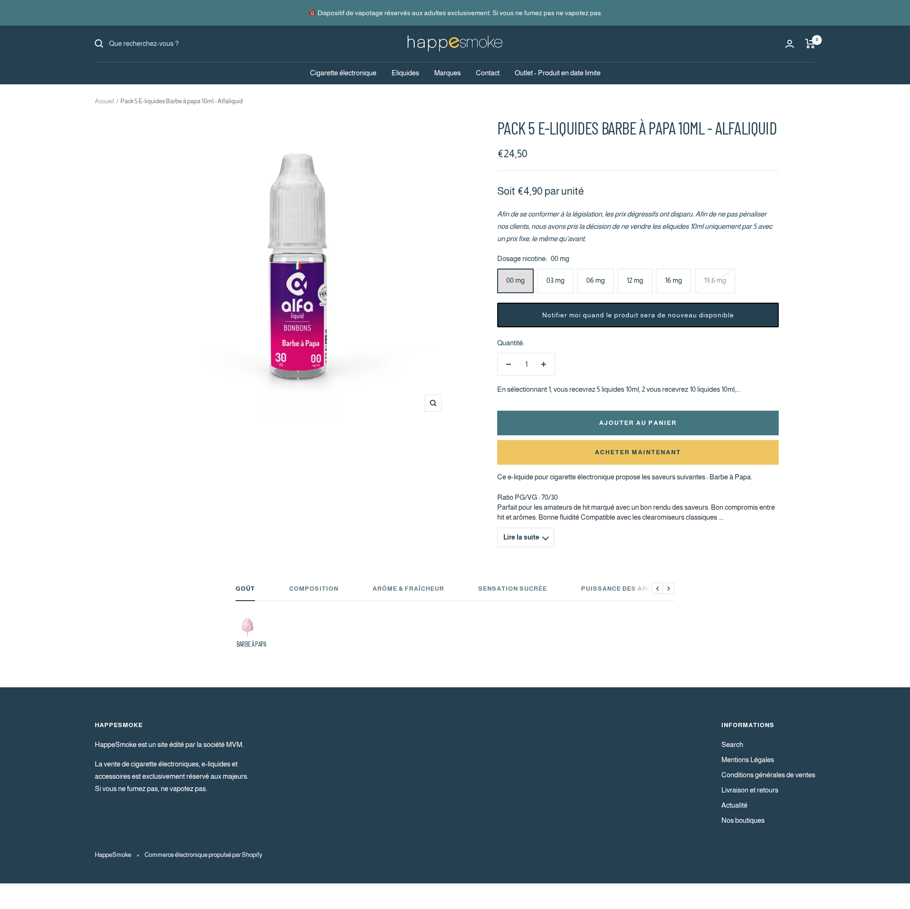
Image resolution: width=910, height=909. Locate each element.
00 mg (515, 280)
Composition (313, 588)
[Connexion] (789, 44)
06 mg (595, 280)
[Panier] (810, 43)
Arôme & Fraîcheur (408, 588)
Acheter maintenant (638, 452)
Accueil (104, 101)
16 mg (673, 280)
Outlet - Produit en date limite (558, 73)
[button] (638, 315)
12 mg (635, 280)
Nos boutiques (742, 820)
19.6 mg (715, 280)
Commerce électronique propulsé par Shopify (203, 854)
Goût (245, 588)
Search (732, 744)
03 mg (555, 280)
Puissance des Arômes (624, 588)
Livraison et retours (749, 790)
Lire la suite (521, 537)
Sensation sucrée (512, 588)
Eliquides (405, 73)
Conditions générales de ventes (768, 775)
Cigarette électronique (343, 73)
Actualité (734, 805)
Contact (488, 73)
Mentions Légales (747, 760)
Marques (447, 73)
